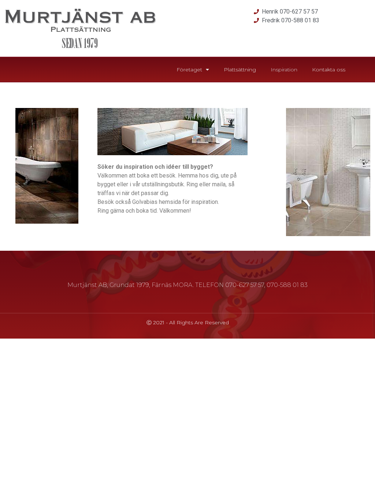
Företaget (189, 69)
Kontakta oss (328, 69)
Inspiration (284, 69)
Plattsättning (240, 69)
